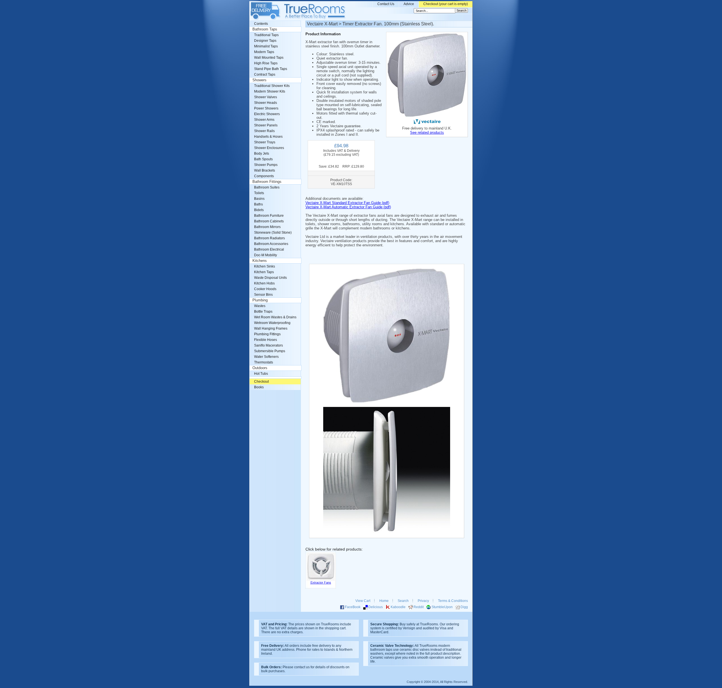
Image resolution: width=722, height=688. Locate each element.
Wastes (259, 306)
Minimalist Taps (266, 46)
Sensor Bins (263, 295)
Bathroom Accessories (271, 244)
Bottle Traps (263, 312)
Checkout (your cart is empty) (445, 4)
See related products (427, 132)
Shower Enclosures (269, 148)
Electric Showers (267, 114)
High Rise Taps (266, 63)
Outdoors (259, 368)
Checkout (261, 382)
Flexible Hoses (265, 340)
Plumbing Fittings (267, 334)
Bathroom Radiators (269, 238)
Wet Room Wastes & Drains (275, 317)
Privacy (423, 601)
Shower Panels (266, 125)
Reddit (418, 607)
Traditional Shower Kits (272, 86)
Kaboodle (398, 607)
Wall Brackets (264, 170)
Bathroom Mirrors (267, 227)
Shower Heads (265, 103)
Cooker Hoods (265, 289)
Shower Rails (264, 131)
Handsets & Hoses (268, 137)
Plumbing (260, 300)
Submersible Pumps (269, 351)
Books (259, 387)
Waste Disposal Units (270, 278)
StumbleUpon (442, 607)
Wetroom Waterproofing (272, 323)
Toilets (259, 193)
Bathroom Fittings (266, 182)
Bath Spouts (263, 159)
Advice (409, 4)
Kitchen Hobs (264, 283)
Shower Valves (265, 97)
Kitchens (259, 261)
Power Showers (266, 108)
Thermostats (263, 362)
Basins (259, 199)
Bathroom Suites (266, 187)
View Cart (362, 601)
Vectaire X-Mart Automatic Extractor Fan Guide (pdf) (348, 207)
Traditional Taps (266, 35)
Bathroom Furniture (269, 216)
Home (384, 601)
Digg (464, 607)
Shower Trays (264, 142)
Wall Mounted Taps (268, 58)
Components (264, 176)
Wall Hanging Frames (270, 328)
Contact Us (385, 4)
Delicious (375, 607)
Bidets (259, 210)
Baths (258, 204)
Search (403, 601)
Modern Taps (264, 52)
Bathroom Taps (264, 29)
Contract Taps (264, 74)
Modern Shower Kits (269, 91)
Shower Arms (264, 120)
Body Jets (261, 153)
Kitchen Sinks (264, 266)
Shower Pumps (266, 165)
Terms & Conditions (453, 601)
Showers (259, 80)
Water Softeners (266, 357)
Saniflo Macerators (268, 345)
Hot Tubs (261, 374)
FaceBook (352, 607)
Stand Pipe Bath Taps (270, 69)
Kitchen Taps (264, 272)
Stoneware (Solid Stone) (273, 233)
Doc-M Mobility (265, 255)
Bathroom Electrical (269, 249)
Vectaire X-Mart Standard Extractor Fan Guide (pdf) (347, 203)
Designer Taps (265, 41)
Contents (261, 24)
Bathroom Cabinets (269, 221)
